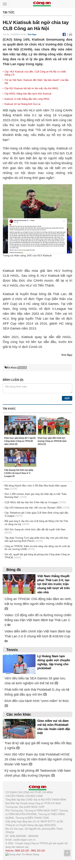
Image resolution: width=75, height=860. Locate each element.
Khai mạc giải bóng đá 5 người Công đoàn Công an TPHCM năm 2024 (20, 441)
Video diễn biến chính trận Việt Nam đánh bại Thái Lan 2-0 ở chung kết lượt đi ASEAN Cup (37, 634)
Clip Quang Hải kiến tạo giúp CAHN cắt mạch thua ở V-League (18, 473)
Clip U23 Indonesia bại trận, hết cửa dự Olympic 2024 (33, 507)
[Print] (70, 34)
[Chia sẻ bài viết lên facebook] (65, 34)
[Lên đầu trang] (67, 853)
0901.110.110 (38, 850)
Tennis (12, 650)
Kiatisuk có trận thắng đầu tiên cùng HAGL (27, 99)
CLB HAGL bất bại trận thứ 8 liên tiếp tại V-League (31, 502)
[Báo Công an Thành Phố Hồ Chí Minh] (42, 3)
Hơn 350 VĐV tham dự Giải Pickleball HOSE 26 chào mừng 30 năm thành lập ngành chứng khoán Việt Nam (38, 759)
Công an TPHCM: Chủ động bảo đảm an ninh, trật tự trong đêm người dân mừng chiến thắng (38, 601)
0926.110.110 (22, 850)
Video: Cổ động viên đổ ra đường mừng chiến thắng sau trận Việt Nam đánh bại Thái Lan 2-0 (38, 620)
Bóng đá (13, 570)
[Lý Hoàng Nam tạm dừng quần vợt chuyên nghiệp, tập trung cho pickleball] (19, 663)
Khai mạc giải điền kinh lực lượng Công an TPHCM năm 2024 (52, 441)
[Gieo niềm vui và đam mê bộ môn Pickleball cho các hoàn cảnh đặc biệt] (19, 728)
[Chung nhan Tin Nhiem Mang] (22, 854)
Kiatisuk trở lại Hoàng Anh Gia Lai (22, 104)
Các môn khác (18, 714)
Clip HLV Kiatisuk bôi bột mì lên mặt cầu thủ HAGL (31, 88)
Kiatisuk (62, 148)
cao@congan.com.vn (24, 839)
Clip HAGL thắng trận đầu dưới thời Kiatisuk (28, 93)
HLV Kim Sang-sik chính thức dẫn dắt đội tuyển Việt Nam (35, 529)
